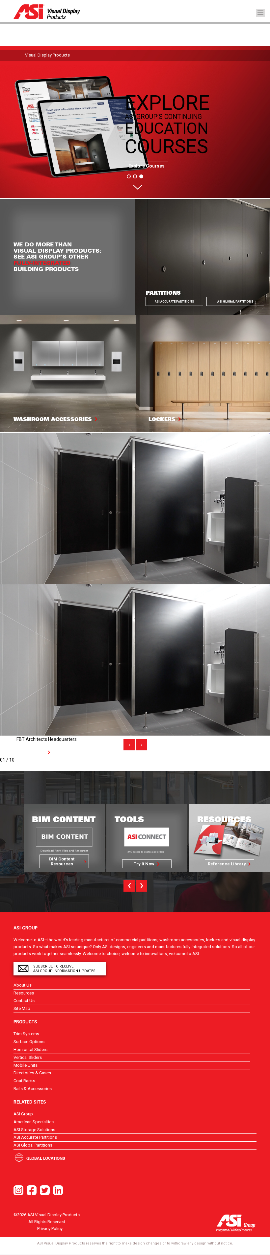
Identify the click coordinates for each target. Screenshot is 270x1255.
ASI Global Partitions (235, 301)
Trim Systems (26, 1033)
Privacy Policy (50, 1228)
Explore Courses (146, 166)
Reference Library (144, 863)
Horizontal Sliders (30, 1049)
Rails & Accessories (33, 1088)
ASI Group (23, 1113)
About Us (23, 985)
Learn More (32, 752)
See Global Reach (226, 863)
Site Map (22, 1008)
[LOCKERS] (202, 373)
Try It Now (61, 863)
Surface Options (29, 1041)
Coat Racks (24, 1080)
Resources (24, 993)
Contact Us (24, 1000)
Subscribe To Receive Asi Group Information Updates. (64, 968)
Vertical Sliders (28, 1057)
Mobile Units (26, 1065)
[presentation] (129, 744)
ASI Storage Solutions (34, 1129)
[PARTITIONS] (202, 256)
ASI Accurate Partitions (174, 301)
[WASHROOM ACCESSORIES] (67, 373)
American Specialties (34, 1121)
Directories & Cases (32, 1072)
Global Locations (45, 1158)
